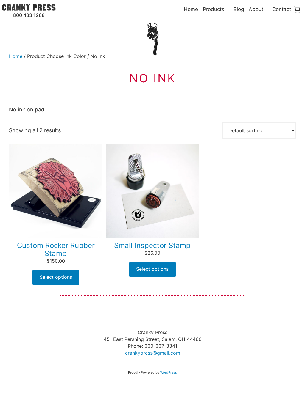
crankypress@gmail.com (152, 353)
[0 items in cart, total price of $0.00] (297, 9)
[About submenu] (265, 9)
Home (15, 56)
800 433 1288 (29, 15)
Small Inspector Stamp (152, 245)
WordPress (168, 372)
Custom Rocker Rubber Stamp (56, 249)
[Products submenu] (226, 9)
